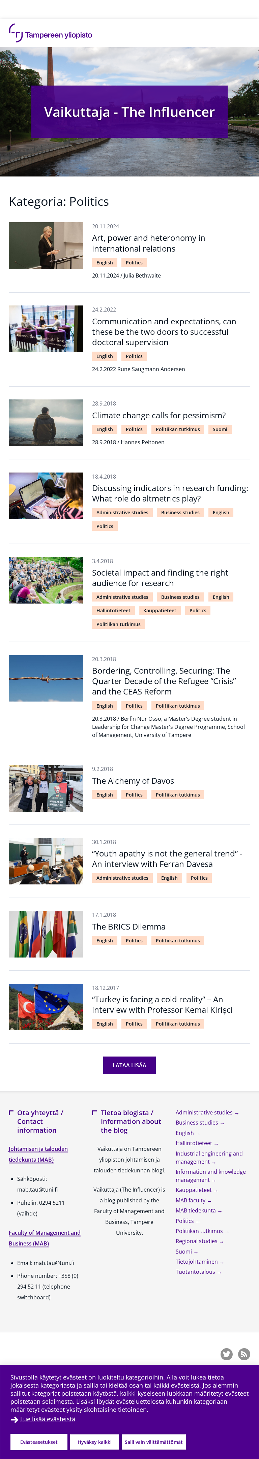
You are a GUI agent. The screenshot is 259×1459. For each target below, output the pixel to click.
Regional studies (197, 1241)
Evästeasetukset (39, 1442)
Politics (134, 262)
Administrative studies (122, 512)
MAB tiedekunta (196, 1210)
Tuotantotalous (196, 1271)
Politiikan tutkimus (178, 429)
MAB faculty (191, 1200)
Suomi (220, 429)
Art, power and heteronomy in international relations (148, 243)
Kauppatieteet (159, 610)
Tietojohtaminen (197, 1261)
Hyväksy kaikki (95, 1442)
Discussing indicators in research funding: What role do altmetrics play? (170, 493)
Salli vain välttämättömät (154, 1442)
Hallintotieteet (113, 610)
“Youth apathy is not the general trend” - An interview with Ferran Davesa (167, 858)
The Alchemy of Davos (133, 780)
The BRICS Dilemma (129, 926)
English (104, 262)
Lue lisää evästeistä (47, 1419)
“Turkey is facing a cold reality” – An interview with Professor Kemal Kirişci (162, 1004)
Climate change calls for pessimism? (159, 415)
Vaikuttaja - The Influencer (129, 111)
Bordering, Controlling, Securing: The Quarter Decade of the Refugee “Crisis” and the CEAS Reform (164, 681)
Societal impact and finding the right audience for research (160, 577)
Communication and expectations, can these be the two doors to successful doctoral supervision (164, 332)
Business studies (180, 512)
